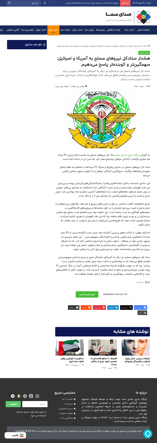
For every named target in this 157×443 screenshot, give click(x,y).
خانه (146, 46)
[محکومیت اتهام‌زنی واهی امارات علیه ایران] (69, 348)
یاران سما (89, 30)
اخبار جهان (41, 30)
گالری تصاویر (13, 30)
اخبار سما (129, 30)
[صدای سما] (128, 17)
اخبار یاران (77, 30)
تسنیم (140, 282)
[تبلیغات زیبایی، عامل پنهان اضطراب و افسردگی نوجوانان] (135, 348)
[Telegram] (13, 396)
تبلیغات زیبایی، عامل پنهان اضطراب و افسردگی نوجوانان (137, 360)
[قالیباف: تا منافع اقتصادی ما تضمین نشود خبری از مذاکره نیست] (102, 348)
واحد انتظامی (113, 30)
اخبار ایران (53, 30)
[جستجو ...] (9, 3)
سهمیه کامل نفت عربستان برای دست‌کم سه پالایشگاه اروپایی (92, 3)
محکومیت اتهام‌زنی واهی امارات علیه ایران (72, 360)
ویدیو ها (100, 30)
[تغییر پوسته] (45, 3)
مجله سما (65, 30)
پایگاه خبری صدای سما (128, 155)
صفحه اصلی (143, 30)
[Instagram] (37, 396)
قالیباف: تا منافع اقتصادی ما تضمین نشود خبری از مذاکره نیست (104, 361)
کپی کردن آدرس (87, 294)
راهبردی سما (27, 30)
